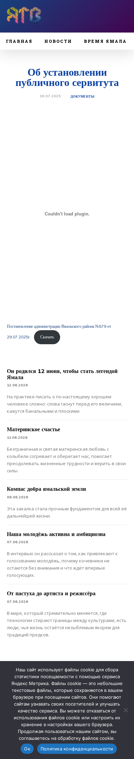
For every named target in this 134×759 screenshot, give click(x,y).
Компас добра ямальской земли (46, 488)
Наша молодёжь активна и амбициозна (56, 534)
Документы (82, 96)
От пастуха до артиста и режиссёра (51, 593)
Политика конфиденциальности (77, 748)
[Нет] (125, 710)
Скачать (47, 336)
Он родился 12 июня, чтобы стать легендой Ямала (62, 374)
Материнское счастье (33, 429)
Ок (27, 748)
